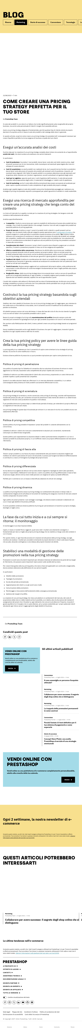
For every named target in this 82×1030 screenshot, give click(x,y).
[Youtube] (23, 1002)
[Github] (28, 1002)
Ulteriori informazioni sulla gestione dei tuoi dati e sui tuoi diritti (37, 953)
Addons (25, 1027)
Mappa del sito (17, 1012)
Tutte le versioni (10, 993)
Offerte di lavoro (11, 969)
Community (57, 1027)
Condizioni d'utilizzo (31, 1012)
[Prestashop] (12, 5)
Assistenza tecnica (11, 976)
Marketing (20, 22)
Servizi (41, 1027)
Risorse (72, 1027)
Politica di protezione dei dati (50, 1012)
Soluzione (9, 1027)
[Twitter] (14, 637)
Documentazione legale (13, 979)
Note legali (6, 1012)
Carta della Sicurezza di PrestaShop (37, 1014)
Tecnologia (70, 22)
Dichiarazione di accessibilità (13, 1014)
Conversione (55, 22)
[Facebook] (5, 637)
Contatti (7, 972)
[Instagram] (10, 1002)
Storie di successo (37, 22)
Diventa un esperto (11, 986)
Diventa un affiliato (12, 990)
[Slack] (32, 1002)
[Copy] (19, 637)
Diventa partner (10, 983)
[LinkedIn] (10, 637)
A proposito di (9, 966)
